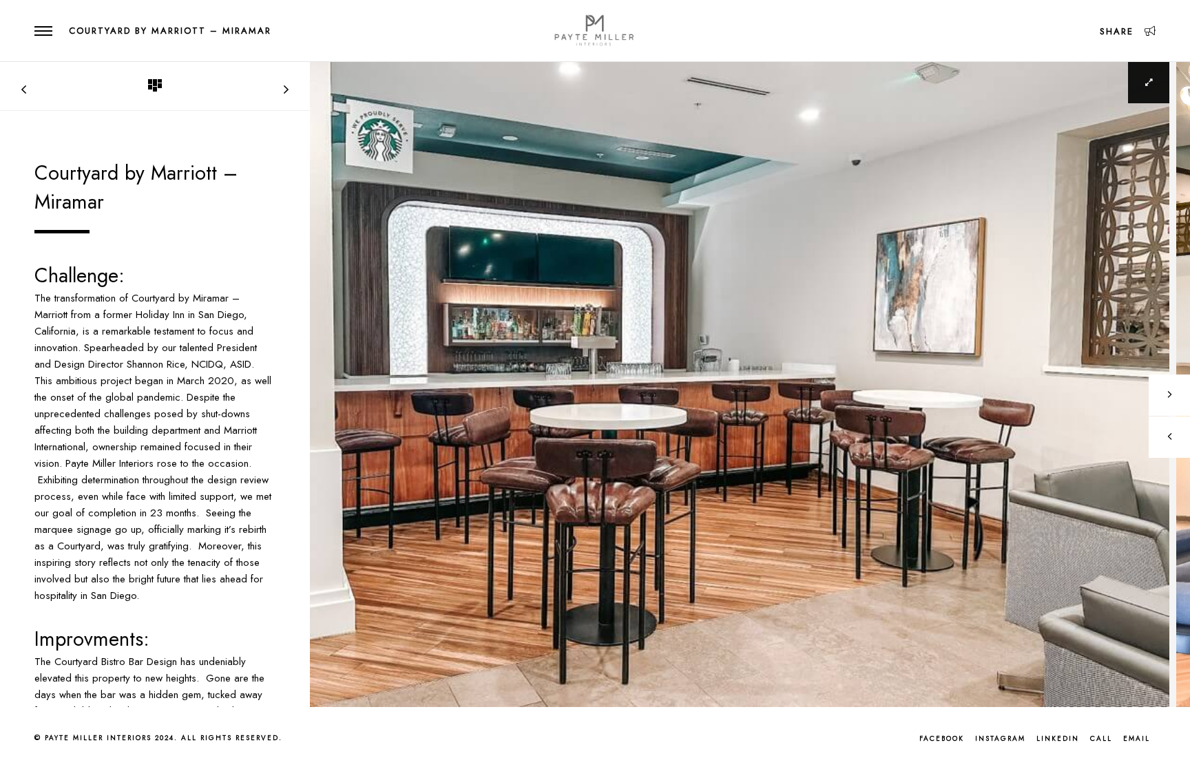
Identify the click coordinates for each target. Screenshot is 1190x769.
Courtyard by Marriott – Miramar (170, 30)
